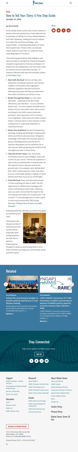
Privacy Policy (56, 411)
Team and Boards (57, 381)
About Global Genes (59, 378)
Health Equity (55, 384)
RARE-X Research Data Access (39, 390)
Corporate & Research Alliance (61, 390)
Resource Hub (11, 405)
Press (53, 399)
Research (32, 378)
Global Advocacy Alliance (59, 387)
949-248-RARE (20, 436)
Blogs (8, 11)
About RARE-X (33, 381)
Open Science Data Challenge (39, 393)
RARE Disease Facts (12, 411)
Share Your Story (11, 394)
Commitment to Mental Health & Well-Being (16, 387)
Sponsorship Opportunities (60, 393)
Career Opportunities (58, 396)
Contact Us (54, 402)
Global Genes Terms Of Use (60, 418)
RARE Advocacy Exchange (37, 401)
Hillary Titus (16, 75)
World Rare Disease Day (37, 409)
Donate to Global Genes (17, 426)
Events (31, 397)
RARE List (9, 408)
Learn (8, 402)
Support (9, 378)
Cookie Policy (56, 406)
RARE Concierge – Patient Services (14, 382)
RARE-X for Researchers (37, 387)
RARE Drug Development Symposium (37, 405)
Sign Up (39, 354)
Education (10, 399)
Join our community (12, 391)
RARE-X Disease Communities (39, 384)
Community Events (35, 412)
